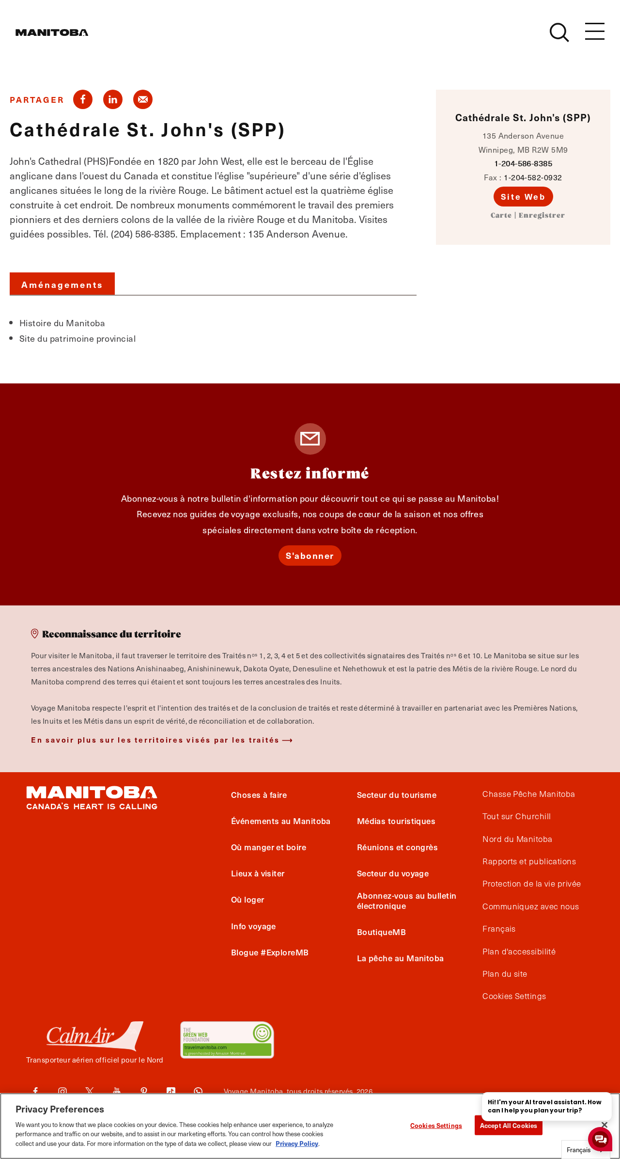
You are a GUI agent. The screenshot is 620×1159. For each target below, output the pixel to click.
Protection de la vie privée (531, 884)
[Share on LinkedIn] (113, 99)
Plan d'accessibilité (519, 951)
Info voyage (253, 926)
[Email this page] (143, 99)
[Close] (604, 1124)
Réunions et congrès (397, 847)
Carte (501, 215)
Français (499, 929)
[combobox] (585, 1149)
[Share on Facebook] (83, 99)
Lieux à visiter (258, 873)
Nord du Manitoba (517, 839)
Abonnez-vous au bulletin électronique (407, 900)
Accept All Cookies (508, 1124)
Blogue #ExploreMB (270, 952)
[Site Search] (559, 32)
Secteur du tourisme (397, 794)
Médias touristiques (396, 821)
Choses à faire (259, 794)
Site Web (523, 196)
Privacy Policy (297, 1142)
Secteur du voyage (393, 873)
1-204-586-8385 (523, 163)
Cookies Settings (436, 1124)
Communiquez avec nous (530, 906)
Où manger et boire (268, 847)
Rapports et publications (529, 861)
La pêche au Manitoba (400, 958)
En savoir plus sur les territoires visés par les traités (155, 739)
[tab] (62, 283)
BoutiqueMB (381, 932)
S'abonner (310, 555)
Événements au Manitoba (281, 821)
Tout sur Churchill (516, 816)
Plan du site (504, 974)
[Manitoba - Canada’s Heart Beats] (52, 32)
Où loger (247, 899)
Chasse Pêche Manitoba (528, 794)
